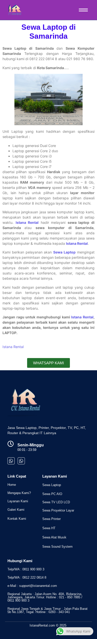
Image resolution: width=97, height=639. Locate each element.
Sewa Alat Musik (54, 537)
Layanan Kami (17, 501)
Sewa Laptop (51, 485)
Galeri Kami (15, 509)
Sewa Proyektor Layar (58, 510)
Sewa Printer (51, 519)
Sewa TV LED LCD (56, 502)
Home (11, 485)
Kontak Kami (16, 518)
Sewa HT (48, 528)
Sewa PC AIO (52, 494)
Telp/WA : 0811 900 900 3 (25, 569)
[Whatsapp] (11, 461)
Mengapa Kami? (19, 493)
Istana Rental (27, 222)
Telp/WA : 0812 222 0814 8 (26, 577)
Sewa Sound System (57, 546)
